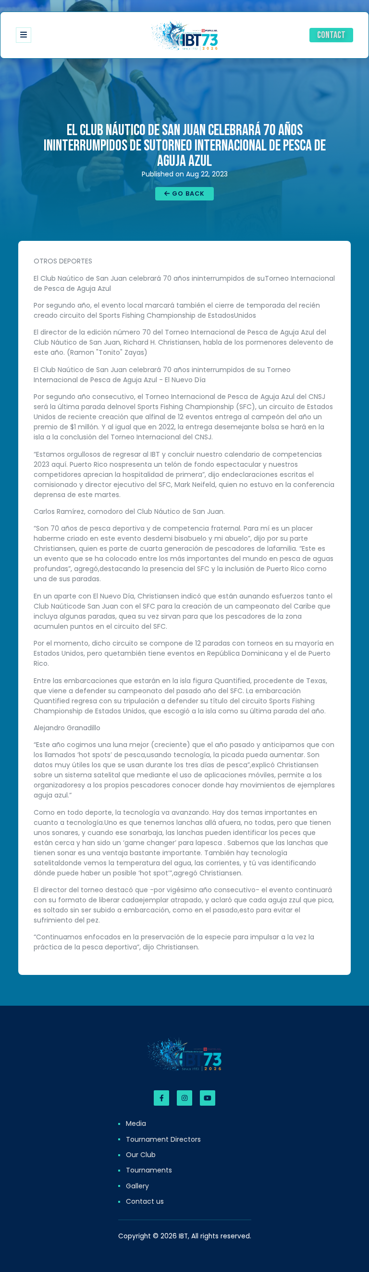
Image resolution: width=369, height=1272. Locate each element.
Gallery (137, 1186)
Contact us (145, 1201)
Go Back (187, 193)
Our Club (141, 1155)
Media (136, 1123)
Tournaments (149, 1170)
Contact (331, 35)
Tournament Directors (163, 1139)
